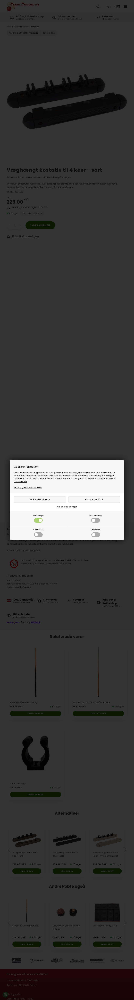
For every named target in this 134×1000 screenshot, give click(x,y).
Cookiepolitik (20, 481)
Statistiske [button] (95, 530)
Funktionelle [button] (38, 530)
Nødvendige (38, 515)
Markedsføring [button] (95, 515)
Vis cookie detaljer (67, 506)
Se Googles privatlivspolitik (28, 487)
